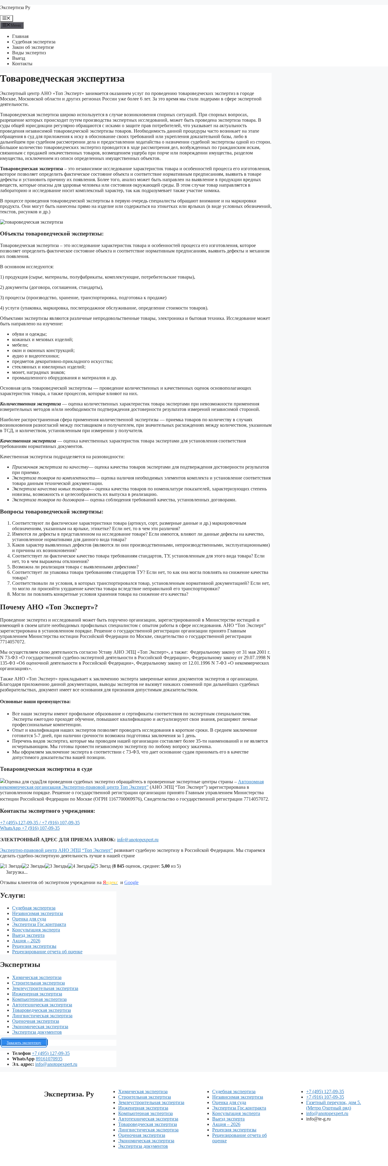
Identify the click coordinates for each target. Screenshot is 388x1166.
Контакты (22, 63)
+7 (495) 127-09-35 (51, 1053)
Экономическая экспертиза (40, 1026)
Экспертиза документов (37, 1032)
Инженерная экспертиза (37, 993)
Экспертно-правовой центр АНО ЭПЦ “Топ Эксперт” (56, 850)
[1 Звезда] (11, 866)
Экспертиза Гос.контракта (39, 924)
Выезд (18, 58)
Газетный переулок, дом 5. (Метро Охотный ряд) (333, 1105)
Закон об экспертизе (33, 47)
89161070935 (49, 1058)
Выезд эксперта (28, 935)
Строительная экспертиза (38, 982)
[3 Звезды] (56, 866)
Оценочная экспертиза (35, 1021)
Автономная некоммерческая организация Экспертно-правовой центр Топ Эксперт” (132, 784)
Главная (20, 36)
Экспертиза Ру (15, 7)
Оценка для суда (29, 918)
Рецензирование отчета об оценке (47, 951)
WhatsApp (11, 828)
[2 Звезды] (33, 866)
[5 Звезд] (101, 866)
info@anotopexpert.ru (138, 839)
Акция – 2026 (26, 940)
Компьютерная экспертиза (39, 999)
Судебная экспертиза (33, 41)
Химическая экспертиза (37, 977)
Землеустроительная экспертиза (45, 988)
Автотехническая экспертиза (42, 1004)
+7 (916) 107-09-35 (61, 822)
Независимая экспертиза (37, 913)
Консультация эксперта (36, 929)
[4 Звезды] (79, 866)
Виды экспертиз (29, 52)
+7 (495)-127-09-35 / (21, 822)
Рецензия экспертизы (34, 946)
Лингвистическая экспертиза (42, 1015)
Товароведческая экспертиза (41, 1010)
